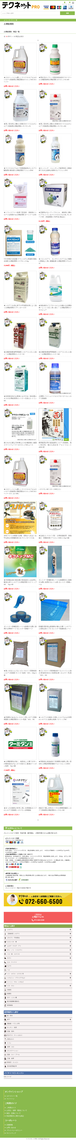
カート (69, 4)
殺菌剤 (9, 993)
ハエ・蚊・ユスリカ (13, 954)
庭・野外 (10, 1015)
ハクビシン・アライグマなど (16, 978)
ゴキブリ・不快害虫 (13, 937)
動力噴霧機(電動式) (13, 1001)
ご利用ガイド (11, 1107)
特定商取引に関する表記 (15, 1116)
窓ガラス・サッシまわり (14, 1035)
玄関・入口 (10, 1047)
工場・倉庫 (10, 1058)
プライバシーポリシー (14, 1130)
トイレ (9, 1043)
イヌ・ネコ (10, 985)
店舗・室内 (10, 1031)
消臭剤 (9, 990)
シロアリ (10, 929)
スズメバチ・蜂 (12, 942)
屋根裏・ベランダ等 (13, 1023)
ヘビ (8, 970)
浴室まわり (10, 1039)
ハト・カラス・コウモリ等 (15, 973)
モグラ (9, 966)
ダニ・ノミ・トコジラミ (14, 950)
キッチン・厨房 (12, 1027)
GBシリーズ (7, 1076)
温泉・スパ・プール (13, 1054)
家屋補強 (10, 1005)
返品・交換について (13, 1113)
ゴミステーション (12, 1050)
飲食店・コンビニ (12, 1062)
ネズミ (9, 958)
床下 (8, 1019)
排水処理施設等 (12, 1066)
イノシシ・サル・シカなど (15, 982)
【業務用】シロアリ (13, 933)
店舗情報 (9, 1125)
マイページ (64, 4)
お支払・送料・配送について (16, 1110)
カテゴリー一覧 (12, 1096)
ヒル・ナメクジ (12, 962)
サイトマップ (11, 1133)
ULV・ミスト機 (12, 997)
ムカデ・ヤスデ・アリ (14, 946)
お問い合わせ (11, 1127)
